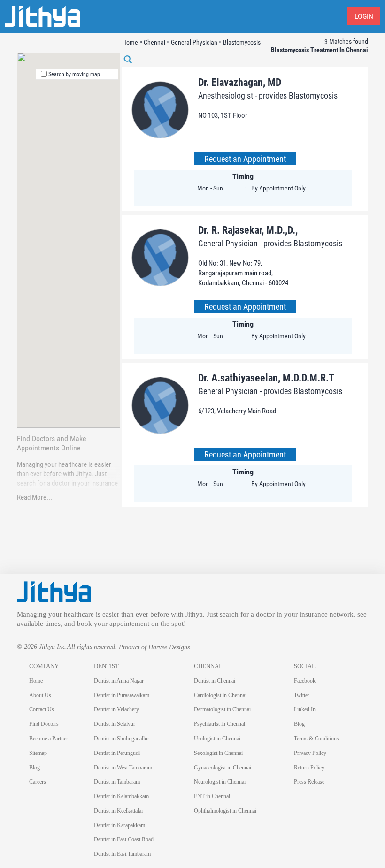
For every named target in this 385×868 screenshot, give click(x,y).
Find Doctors (44, 724)
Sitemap (38, 753)
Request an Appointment (245, 159)
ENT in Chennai (212, 796)
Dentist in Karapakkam (119, 825)
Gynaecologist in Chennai (222, 767)
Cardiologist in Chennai (220, 695)
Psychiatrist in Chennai (219, 724)
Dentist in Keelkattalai (118, 810)
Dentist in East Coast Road (124, 839)
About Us (40, 695)
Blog (34, 767)
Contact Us (41, 709)
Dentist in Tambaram (117, 781)
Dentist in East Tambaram (122, 854)
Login (363, 16)
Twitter (301, 695)
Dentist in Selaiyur (114, 724)
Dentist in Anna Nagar (119, 681)
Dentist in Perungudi (117, 753)
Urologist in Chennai (217, 738)
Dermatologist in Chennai (222, 709)
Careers (37, 781)
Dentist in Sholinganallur (121, 738)
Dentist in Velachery (116, 709)
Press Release (309, 781)
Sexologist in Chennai (218, 753)
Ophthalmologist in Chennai (225, 810)
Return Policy (309, 767)
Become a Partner (48, 738)
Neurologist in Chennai (220, 781)
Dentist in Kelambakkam (121, 796)
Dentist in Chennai (214, 681)
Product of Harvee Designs (154, 647)
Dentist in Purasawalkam (121, 695)
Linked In (305, 709)
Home (36, 681)
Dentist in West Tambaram (123, 767)
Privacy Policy (310, 753)
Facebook (305, 681)
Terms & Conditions (316, 738)
